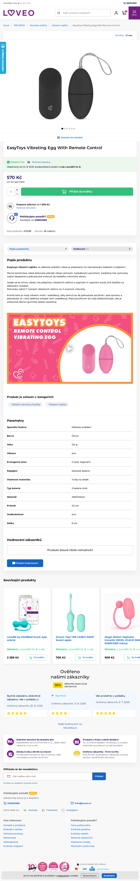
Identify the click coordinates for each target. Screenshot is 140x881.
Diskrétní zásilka (12, 829)
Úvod (6, 25)
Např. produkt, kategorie (76, 12)
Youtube (33, 810)
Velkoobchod (10, 842)
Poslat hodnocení (27, 563)
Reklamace (9, 837)
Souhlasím (109, 875)
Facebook (51, 810)
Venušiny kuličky (38, 25)
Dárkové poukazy (13, 833)
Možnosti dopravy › (41, 162)
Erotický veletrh (79, 833)
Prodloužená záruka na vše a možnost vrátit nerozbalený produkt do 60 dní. (38, 756)
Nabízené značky (80, 842)
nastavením (63, 875)
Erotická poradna (80, 829)
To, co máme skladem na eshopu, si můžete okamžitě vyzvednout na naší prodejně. (105, 744)
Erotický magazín (13, 846)
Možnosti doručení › (26, 207)
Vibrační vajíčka (60, 25)
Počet (11, 192)
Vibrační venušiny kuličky (25, 404)
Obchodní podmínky (82, 846)
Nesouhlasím (90, 875)
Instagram (72, 810)
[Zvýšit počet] (17, 190)
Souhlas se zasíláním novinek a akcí (20, 783)
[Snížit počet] (17, 194)
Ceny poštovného (80, 825)
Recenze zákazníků (82, 837)
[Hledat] (59, 13)
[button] (134, 12)
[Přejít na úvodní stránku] (18, 13)
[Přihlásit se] (116, 13)
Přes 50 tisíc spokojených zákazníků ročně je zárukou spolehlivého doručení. (105, 756)
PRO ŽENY (19, 25)
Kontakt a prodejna (14, 825)
